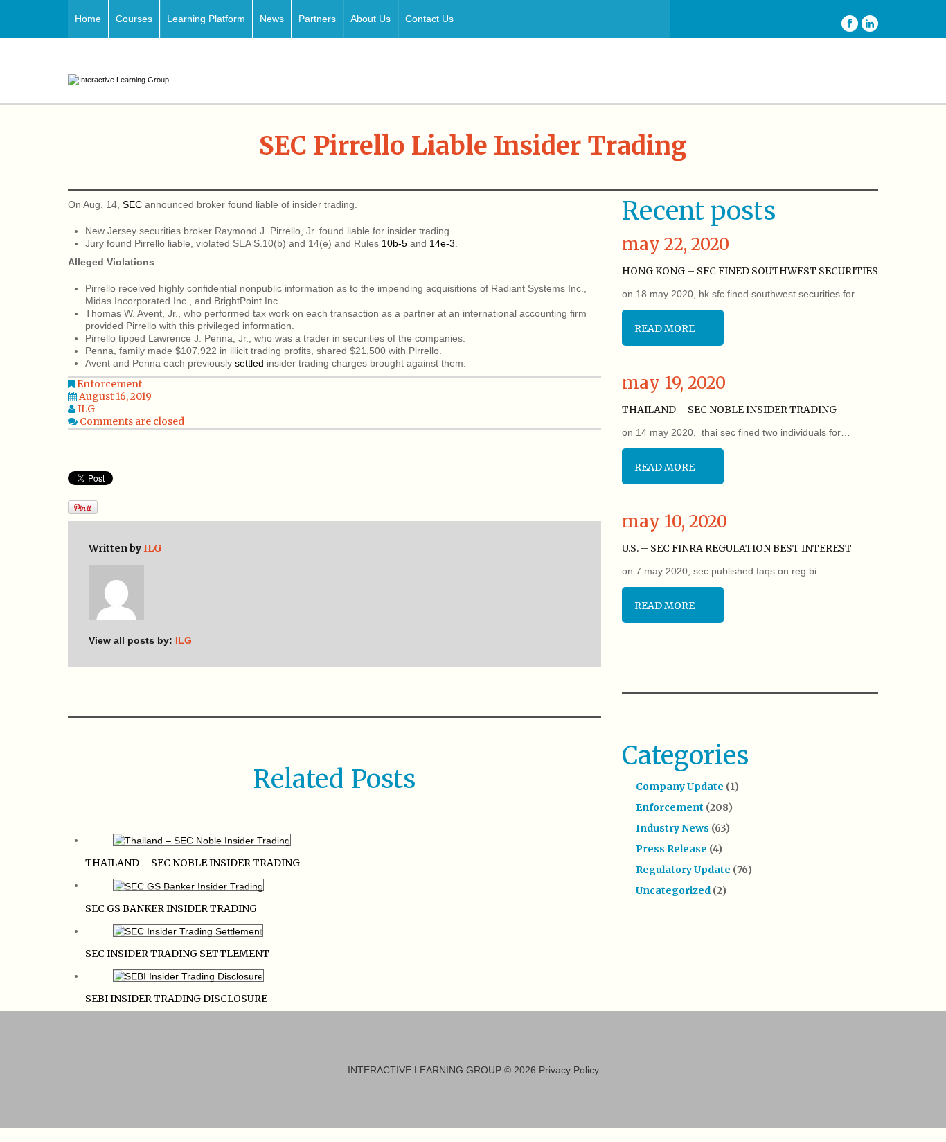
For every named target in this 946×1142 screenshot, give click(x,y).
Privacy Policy (569, 1069)
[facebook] (849, 23)
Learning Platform (206, 18)
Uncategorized (673, 890)
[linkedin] (870, 23)
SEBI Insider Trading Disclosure (176, 998)
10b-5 (394, 243)
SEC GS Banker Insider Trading (171, 908)
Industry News (672, 828)
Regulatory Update (683, 869)
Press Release (671, 849)
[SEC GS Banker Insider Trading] (188, 885)
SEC (132, 204)
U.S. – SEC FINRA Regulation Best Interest (737, 548)
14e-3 (442, 243)
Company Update (680, 786)
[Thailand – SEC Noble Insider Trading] (202, 840)
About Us (370, 18)
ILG (86, 409)
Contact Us (429, 18)
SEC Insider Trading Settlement (177, 953)
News (272, 18)
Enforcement (109, 384)
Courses (134, 18)
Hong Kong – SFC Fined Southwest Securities (750, 271)
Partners (317, 18)
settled (249, 363)
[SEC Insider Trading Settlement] (188, 930)
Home (88, 18)
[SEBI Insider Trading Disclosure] (188, 975)
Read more (664, 328)
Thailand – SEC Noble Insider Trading (192, 862)
